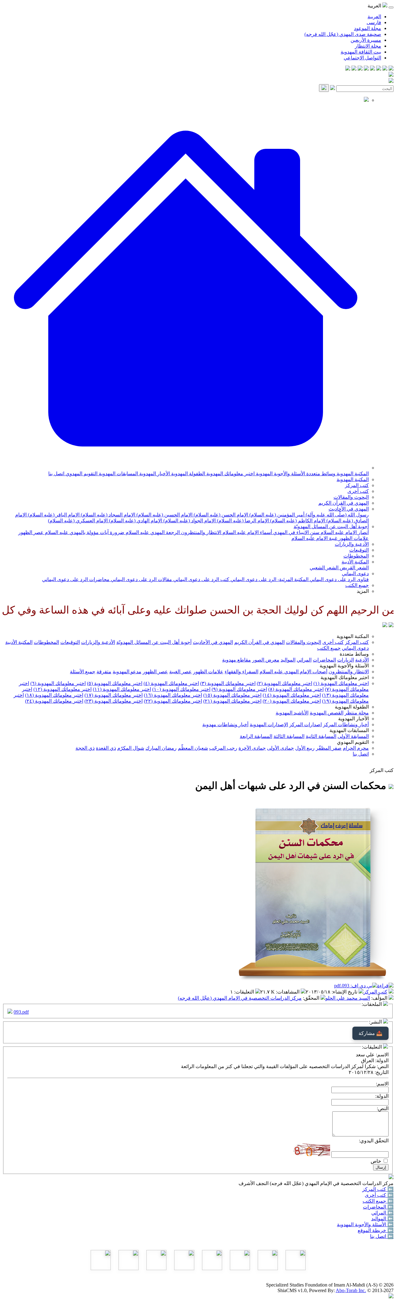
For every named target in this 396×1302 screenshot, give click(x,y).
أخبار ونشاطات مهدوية (225, 724)
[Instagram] (372, 68)
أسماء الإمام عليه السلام (246, 532)
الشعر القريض (353, 567)
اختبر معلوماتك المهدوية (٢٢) (173, 701)
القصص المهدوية (326, 712)
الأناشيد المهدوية (292, 712)
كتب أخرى (358, 491)
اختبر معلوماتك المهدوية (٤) (171, 683)
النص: (383, 1108)
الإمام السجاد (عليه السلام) (107, 514)
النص (383, 1066)
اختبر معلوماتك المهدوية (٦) (58, 683)
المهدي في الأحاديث (349, 508)
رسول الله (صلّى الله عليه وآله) (336, 514)
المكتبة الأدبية (355, 561)
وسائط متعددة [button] (354, 654)
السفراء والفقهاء (241, 671)
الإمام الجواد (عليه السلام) (189, 520)
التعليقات (244, 991)
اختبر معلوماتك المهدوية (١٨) (54, 695)
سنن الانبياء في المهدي (295, 532)
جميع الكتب (357, 585)
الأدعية (362, 659)
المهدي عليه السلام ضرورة (137, 532)
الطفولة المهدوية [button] (352, 706)
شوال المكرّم (130, 748)
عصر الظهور (31, 532)
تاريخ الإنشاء (345, 991)
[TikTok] (353, 68)
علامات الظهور (353, 538)
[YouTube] (366, 68)
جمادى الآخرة (252, 748)
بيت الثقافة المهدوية (361, 51)
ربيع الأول (305, 748)
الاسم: (382, 1083)
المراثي (304, 659)
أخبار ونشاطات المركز (346, 724)
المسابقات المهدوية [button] (349, 730)
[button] (185, 467)
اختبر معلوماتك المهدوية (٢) (284, 683)
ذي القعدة (106, 748)
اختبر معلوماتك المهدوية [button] (345, 677)
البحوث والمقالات (351, 497)
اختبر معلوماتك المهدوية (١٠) (181, 689)
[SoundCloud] (360, 68)
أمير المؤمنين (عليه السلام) (276, 514)
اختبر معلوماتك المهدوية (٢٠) (292, 701)
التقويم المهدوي (80, 473)
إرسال (381, 1167)
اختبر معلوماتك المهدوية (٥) (114, 683)
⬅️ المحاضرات (378, 1206)
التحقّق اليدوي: (374, 1140)
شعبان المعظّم (193, 748)
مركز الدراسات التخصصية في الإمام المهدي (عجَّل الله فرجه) (240, 998)
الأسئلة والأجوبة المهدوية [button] (344, 665)
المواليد (288, 659)
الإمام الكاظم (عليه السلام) (297, 520)
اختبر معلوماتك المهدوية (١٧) (113, 695)
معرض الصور (265, 659)
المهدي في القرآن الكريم (343, 503)
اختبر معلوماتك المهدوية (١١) (122, 689)
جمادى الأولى (280, 748)
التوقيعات (359, 550)
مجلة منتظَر (357, 712)
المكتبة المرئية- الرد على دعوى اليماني (268, 579)
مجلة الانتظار (368, 46)
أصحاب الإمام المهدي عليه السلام (293, 671)
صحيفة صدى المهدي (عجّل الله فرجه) (342, 34)
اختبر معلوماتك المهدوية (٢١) (232, 701)
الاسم (383, 1054)
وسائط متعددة (320, 473)
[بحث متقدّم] (332, 88)
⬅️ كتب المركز (378, 1189)
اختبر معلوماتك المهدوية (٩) (239, 689)
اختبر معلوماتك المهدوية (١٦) (173, 695)
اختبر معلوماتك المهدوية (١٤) (292, 695)
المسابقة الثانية (321, 736)
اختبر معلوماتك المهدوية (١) (341, 683)
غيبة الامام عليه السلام (314, 538)
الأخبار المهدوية (154, 473)
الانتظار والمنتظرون (200, 532)
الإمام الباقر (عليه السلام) (53, 514)
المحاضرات (324, 659)
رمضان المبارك (161, 748)
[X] (378, 68)
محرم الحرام (356, 748)
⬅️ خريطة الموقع (376, 1230)
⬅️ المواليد (382, 1218)
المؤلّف (379, 998)
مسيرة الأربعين (366, 40)
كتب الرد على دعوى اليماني (200, 579)
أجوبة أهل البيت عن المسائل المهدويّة (331, 526)
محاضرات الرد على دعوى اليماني (76, 579)
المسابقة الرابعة (256, 736)
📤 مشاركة (370, 1033)
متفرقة (104, 671)
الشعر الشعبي (324, 567)
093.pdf (21, 1012)
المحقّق (311, 998)
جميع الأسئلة (82, 671)
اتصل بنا (56, 473)
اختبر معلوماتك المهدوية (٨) (296, 689)
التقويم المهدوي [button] (353, 742)
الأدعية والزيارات (352, 544)
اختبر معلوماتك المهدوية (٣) (228, 683)
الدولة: (382, 1096)
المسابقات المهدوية (117, 473)
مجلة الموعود (367, 28)
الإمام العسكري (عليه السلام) (78, 520)
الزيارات (345, 659)
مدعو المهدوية (127, 671)
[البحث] (324, 88)
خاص (376, 1161)
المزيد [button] (363, 591)
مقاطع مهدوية (236, 659)
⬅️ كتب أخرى (379, 1195)
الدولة (383, 1060)
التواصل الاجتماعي (362, 57)
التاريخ (382, 1072)
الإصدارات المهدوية (269, 724)
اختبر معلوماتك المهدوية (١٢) (62, 689)
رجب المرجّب (223, 748)
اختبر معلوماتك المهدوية (230, 473)
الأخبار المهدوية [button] (353, 718)
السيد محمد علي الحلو (347, 998)
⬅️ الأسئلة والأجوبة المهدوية (365, 1224)
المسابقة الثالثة (288, 736)
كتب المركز (357, 485)
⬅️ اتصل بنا (382, 1236)
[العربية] (384, 625)
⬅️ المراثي (382, 1212)
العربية (374, 16)
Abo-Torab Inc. (351, 1290)
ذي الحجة (85, 748)
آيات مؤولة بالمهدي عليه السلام (76, 532)
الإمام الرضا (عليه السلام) (242, 520)
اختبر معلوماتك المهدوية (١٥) (232, 695)
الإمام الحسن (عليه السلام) (220, 514)
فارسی (374, 22)
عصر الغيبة (180, 671)
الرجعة (172, 532)
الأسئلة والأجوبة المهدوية (280, 473)
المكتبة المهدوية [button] (353, 636)
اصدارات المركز (305, 724)
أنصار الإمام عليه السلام (344, 532)
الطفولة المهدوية (187, 473)
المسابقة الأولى (353, 736)
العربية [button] (375, 5)
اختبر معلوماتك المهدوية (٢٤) (54, 701)
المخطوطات (356, 555)
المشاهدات (288, 991)
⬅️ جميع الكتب (378, 1201)
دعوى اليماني (355, 573)
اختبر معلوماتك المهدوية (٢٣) (113, 701)
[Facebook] (391, 68)
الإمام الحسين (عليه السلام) (163, 514)
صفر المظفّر (329, 748)
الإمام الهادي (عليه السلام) (135, 520)
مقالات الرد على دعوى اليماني (141, 579)
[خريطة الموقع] (347, 68)
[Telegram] (384, 68)
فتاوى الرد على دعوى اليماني (338, 579)
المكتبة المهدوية (352, 473)
